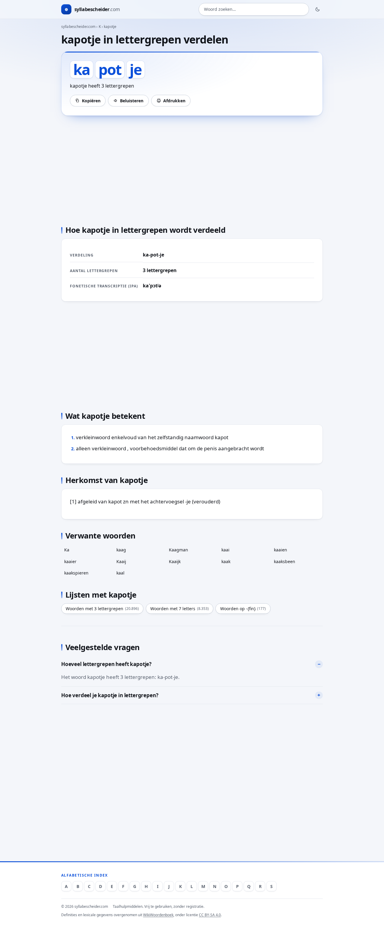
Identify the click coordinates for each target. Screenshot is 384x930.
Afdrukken (174, 101)
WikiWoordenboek (158, 914)
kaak (225, 561)
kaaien (280, 550)
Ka (66, 550)
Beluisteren (131, 101)
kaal (120, 573)
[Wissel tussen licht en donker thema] (318, 9)
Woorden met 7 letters (179, 608)
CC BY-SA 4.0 (210, 914)
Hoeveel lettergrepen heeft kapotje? (106, 664)
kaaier (70, 561)
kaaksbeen (284, 561)
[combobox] (254, 9)
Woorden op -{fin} (243, 608)
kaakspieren (76, 573)
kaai (225, 550)
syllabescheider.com (78, 26)
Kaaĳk (175, 561)
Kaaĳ (121, 561)
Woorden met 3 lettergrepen (102, 608)
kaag (121, 550)
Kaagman (178, 550)
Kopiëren (91, 101)
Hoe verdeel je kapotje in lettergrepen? (109, 695)
